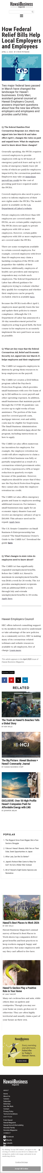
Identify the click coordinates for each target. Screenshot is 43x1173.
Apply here (14, 522)
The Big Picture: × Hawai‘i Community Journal (20, 762)
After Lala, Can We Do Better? (17, 857)
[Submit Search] (32, 12)
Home (15, 1084)
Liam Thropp (10, 994)
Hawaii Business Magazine (21, 5)
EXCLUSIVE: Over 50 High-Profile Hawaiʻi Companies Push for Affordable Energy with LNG (19, 804)
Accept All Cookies (21, 1169)
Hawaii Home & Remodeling (13, 1125)
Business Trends (8, 672)
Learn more (15, 650)
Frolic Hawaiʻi (8, 1120)
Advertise (6, 1104)
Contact (6, 1109)
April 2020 (27, 659)
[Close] (39, 1149)
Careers (6, 1099)
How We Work (8, 1106)
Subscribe (7, 1101)
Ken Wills (8, 726)
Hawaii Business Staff (14, 767)
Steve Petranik (23, 52)
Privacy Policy (8, 1111)
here (32, 296)
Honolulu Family (9, 1128)
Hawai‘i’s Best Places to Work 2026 (21, 922)
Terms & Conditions (10, 1114)
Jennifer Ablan (10, 810)
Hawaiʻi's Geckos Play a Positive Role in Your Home (19, 989)
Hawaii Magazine (9, 1123)
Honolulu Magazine (10, 1130)
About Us (6, 1096)
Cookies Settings (21, 1162)
